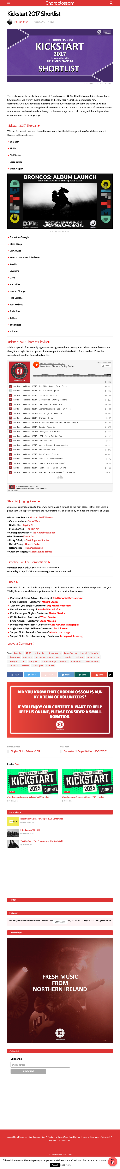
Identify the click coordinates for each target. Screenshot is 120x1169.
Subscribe (16, 1059)
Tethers (25, 666)
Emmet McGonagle (89, 653)
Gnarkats (27, 657)
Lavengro (13, 661)
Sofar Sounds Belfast (41, 551)
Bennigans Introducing (71, 636)
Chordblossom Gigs (37, 1137)
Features (51, 1137)
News (52, 22)
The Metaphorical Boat (43, 532)
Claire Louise (55, 653)
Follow (61, 922)
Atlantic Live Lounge (59, 632)
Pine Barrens (77, 661)
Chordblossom (60, 2)
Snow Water (34, 521)
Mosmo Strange (49, 661)
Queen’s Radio (32, 544)
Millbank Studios (50, 601)
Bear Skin (18, 653)
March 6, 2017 (39, 22)
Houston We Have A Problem (48, 657)
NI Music (64, 661)
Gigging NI (28, 525)
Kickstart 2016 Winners (41, 517)
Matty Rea (34, 661)
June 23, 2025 (13, 801)
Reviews (52, 1140)
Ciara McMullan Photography (64, 624)
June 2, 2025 (68, 801)
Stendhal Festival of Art (50, 609)
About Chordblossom (16, 1137)
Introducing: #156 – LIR (30, 830)
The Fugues (37, 666)
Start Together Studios (37, 540)
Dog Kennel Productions (59, 605)
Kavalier (68, 657)
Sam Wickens (92, 661)
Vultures (50, 666)
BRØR (28, 653)
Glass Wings (14, 657)
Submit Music (64, 1140)
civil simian (40, 653)
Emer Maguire (70, 653)
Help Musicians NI (34, 547)
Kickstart (80, 657)
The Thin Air (32, 528)
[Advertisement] (60, 872)
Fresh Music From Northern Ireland (73, 1137)
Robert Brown (22, 22)
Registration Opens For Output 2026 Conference (41, 819)
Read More (65, 1165)
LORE (23, 661)
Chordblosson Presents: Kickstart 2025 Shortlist (28, 797)
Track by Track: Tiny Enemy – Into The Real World (41, 841)
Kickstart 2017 (93, 657)
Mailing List (105, 1137)
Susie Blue (13, 666)
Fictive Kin (28, 536)
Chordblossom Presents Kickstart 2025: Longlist (83, 797)
